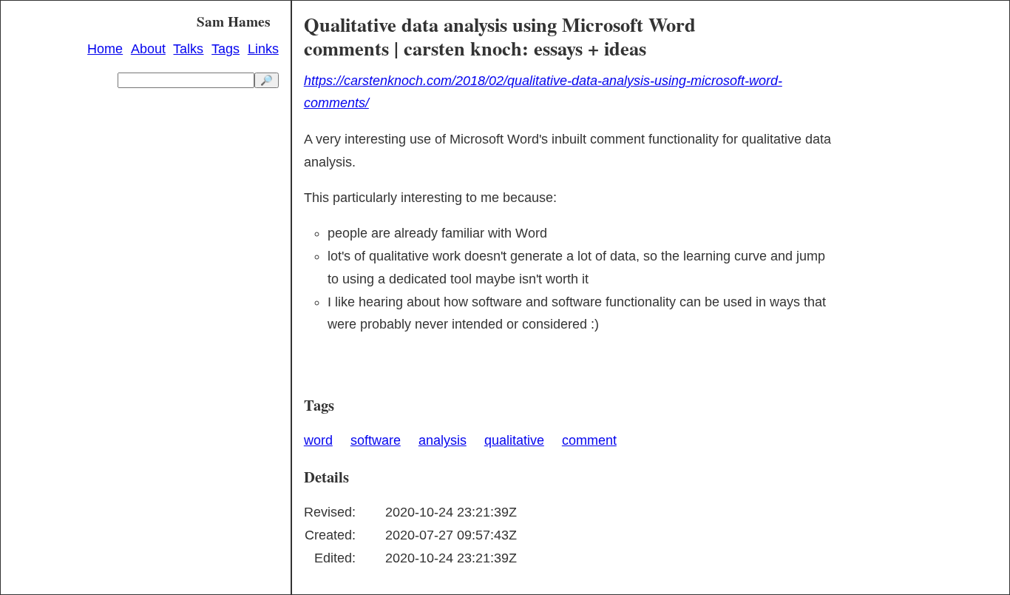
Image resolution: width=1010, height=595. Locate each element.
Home (105, 48)
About (148, 48)
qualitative (514, 440)
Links (263, 48)
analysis (442, 440)
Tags (225, 48)
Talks (188, 48)
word (318, 440)
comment (589, 440)
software (375, 440)
